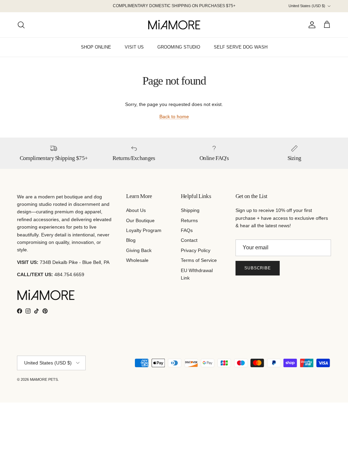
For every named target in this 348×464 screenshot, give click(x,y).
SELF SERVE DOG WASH (240, 47)
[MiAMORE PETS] (174, 25)
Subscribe (257, 268)
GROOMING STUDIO (178, 47)
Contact (189, 240)
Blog (131, 240)
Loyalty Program (143, 230)
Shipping (190, 210)
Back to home (174, 116)
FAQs (187, 230)
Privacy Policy (195, 250)
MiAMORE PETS (44, 379)
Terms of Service (199, 260)
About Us (136, 210)
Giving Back (139, 250)
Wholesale (137, 260)
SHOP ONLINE (96, 47)
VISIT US (134, 47)
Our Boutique (140, 220)
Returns (189, 220)
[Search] (21, 25)
